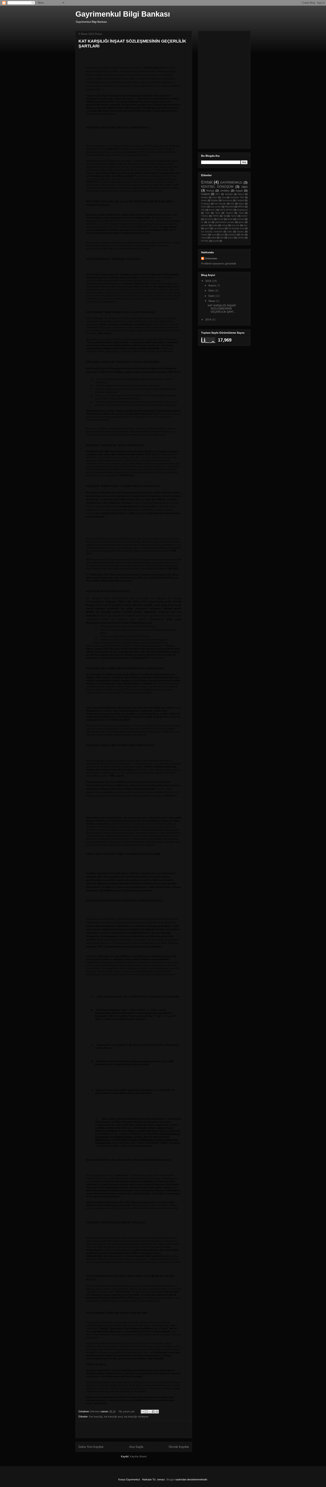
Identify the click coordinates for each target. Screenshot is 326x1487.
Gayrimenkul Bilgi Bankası (122, 14)
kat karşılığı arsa (113, 1416)
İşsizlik (216, 241)
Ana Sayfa (136, 1446)
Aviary (204, 200)
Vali (224, 216)
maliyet (205, 193)
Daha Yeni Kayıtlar (91, 1446)
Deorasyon (227, 200)
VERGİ (215, 216)
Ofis (203, 210)
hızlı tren (235, 225)
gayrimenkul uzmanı (224, 222)
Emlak (207, 182)
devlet (230, 219)
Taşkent (229, 213)
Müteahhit (229, 206)
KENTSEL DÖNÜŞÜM (217, 186)
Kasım (212, 285)
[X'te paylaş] (150, 1411)
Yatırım (234, 216)
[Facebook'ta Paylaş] (153, 1411)
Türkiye (204, 216)
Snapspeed (242, 210)
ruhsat (204, 237)
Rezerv (212, 210)
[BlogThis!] (146, 1411)
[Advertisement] (122, 56)
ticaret (230, 237)
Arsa (224, 197)
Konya (210, 190)
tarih (222, 237)
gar (209, 222)
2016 (208, 280)
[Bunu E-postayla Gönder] (143, 1411)
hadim (215, 225)
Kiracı (241, 203)
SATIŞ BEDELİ (226, 210)
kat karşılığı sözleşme (136, 1416)
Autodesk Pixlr (237, 197)
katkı (230, 231)
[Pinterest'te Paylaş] (157, 1411)
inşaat (239, 190)
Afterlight (229, 194)
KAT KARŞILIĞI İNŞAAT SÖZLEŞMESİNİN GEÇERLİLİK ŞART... (222, 308)
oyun (214, 234)
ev (202, 222)
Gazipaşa (205, 203)
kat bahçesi (219, 228)
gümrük (204, 225)
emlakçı (225, 190)
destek (220, 219)
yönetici (240, 237)
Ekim (211, 290)
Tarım (217, 213)
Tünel (241, 213)
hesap (224, 225)
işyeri (207, 228)
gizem (241, 222)
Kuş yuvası (215, 206)
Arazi (214, 197)
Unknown (211, 258)
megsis (204, 234)
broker (244, 216)
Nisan (212, 300)
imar (246, 225)
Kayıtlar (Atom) (138, 1456)
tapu (244, 186)
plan (242, 234)
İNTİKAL (205, 241)
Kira (232, 203)
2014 (208, 319)
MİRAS (241, 206)
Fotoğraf (240, 200)
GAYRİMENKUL (231, 182)
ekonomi (240, 219)
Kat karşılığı (95, 1416)
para (222, 234)
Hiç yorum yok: (127, 1411)
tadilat (213, 237)
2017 (217, 194)
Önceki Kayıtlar (179, 1446)
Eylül (211, 295)
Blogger (170, 1479)
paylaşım (232, 234)
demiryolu (208, 219)
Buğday (214, 200)
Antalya (204, 197)
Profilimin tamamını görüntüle (218, 263)
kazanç (240, 231)
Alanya (241, 194)
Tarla (207, 213)
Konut (203, 206)
